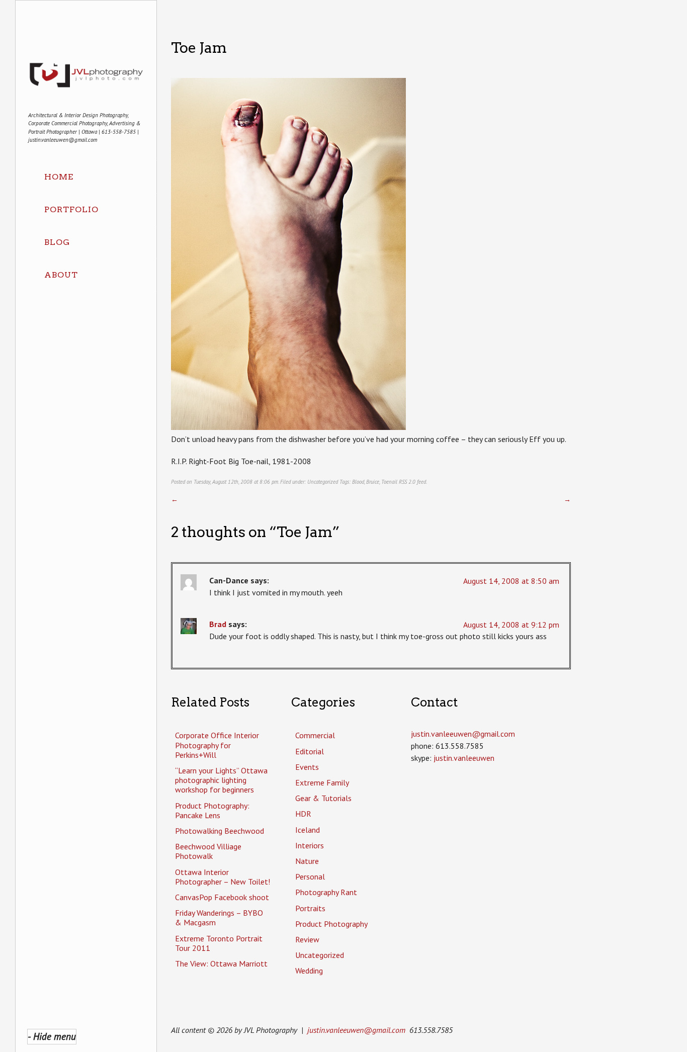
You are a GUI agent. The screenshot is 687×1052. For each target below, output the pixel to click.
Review (307, 939)
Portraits (310, 908)
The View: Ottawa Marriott (221, 963)
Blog (57, 242)
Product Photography (331, 924)
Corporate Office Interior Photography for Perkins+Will (217, 744)
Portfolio (71, 209)
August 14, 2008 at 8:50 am (511, 581)
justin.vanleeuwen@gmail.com (356, 1030)
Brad (217, 624)
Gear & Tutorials (323, 798)
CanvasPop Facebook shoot (222, 897)
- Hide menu (52, 1036)
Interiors (309, 845)
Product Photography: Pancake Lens (212, 810)
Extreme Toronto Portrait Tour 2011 (219, 943)
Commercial (315, 735)
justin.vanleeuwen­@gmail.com (463, 734)
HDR (303, 814)
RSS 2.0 (407, 481)
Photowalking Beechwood (219, 831)
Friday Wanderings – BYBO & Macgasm (219, 917)
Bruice (372, 481)
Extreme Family (322, 782)
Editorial (309, 751)
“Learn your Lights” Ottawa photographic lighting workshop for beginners (221, 780)
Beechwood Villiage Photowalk (208, 851)
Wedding (309, 971)
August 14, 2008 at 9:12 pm (511, 625)
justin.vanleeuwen (464, 758)
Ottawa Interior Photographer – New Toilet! (222, 877)
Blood (358, 481)
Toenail (389, 481)
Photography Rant (326, 892)
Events (307, 767)
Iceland (307, 830)
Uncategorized (322, 481)
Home (58, 177)
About (61, 275)
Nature (307, 861)
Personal (310, 876)
